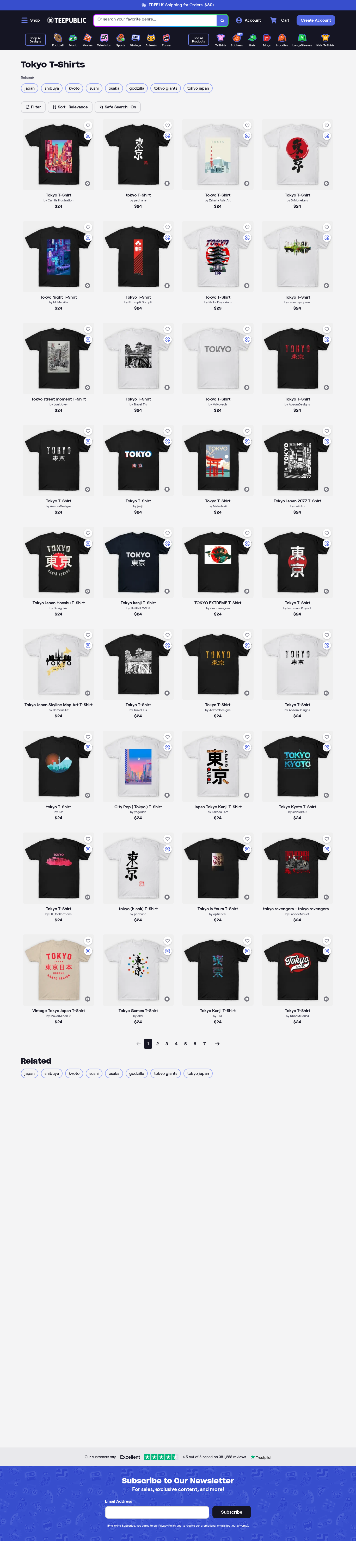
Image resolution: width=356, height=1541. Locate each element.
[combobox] (155, 20)
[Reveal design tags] (87, 183)
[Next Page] (217, 1044)
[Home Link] (66, 20)
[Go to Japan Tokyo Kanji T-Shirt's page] (218, 766)
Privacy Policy (167, 1525)
